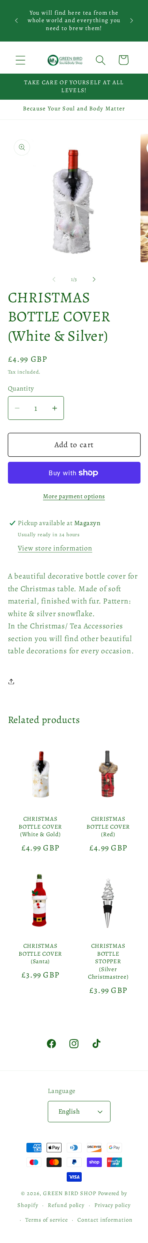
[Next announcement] (132, 20)
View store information (55, 548)
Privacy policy (112, 1205)
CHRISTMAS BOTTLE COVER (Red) (108, 826)
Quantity (21, 388)
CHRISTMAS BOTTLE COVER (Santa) (40, 953)
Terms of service (46, 1220)
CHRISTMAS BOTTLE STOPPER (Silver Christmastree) (108, 961)
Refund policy (66, 1205)
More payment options (74, 496)
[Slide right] (94, 279)
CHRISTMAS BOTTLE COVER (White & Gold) (40, 826)
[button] (20, 60)
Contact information (104, 1220)
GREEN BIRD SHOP (69, 1193)
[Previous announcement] (16, 20)
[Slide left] (54, 279)
